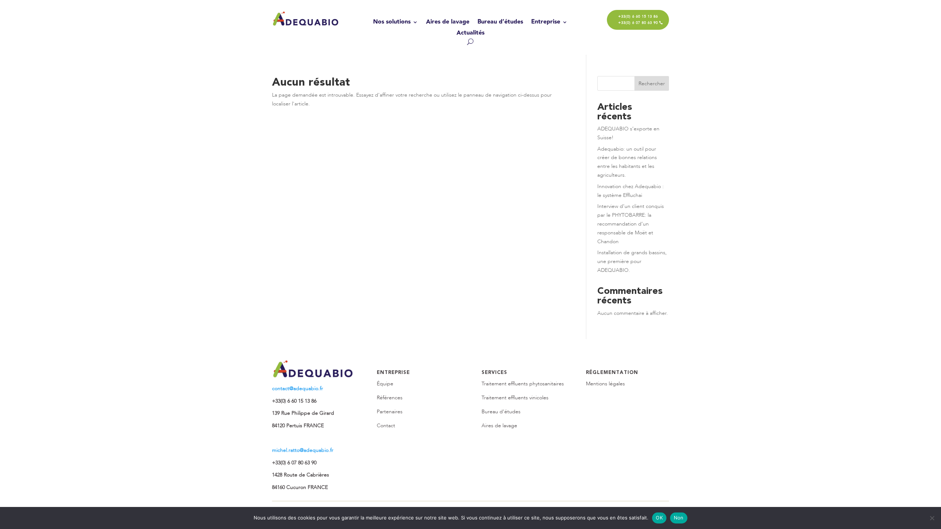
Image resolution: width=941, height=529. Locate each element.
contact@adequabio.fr (297, 388)
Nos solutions (392, 22)
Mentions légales (605, 383)
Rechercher (651, 83)
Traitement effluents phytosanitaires (523, 383)
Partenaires (389, 411)
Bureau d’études (500, 22)
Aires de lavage (447, 22)
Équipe (385, 383)
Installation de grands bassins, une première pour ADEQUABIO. (632, 261)
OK (659, 518)
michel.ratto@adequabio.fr (302, 450)
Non (679, 518)
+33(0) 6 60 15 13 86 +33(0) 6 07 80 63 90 (638, 19)
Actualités (470, 33)
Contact (386, 425)
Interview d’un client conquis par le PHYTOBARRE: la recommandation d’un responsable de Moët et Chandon (630, 224)
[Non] (931, 518)
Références (389, 397)
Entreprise (545, 22)
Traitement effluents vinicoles (515, 397)
